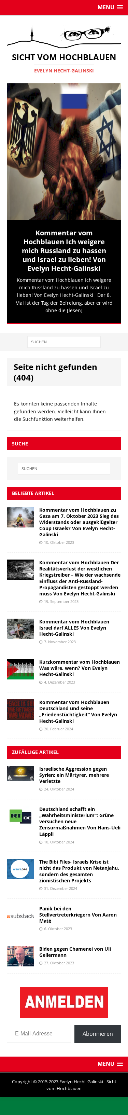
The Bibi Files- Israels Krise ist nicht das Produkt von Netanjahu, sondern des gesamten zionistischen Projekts (79, 869)
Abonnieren (98, 1031)
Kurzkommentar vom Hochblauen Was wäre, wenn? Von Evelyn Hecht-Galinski (79, 666)
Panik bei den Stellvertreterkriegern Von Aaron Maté (78, 912)
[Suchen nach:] (64, 339)
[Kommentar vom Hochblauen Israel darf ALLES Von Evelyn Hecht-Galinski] (20, 633)
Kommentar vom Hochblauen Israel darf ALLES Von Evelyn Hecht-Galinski (74, 625)
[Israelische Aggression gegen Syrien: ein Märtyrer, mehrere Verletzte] (20, 775)
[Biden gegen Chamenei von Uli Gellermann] (20, 960)
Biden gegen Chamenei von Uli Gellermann (75, 950)
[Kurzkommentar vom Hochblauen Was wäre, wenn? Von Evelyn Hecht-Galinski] (20, 673)
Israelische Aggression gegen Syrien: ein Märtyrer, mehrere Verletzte (74, 772)
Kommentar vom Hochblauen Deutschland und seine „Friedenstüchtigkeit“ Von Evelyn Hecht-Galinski (78, 709)
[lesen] (75, 310)
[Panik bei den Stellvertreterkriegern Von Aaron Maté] (20, 920)
